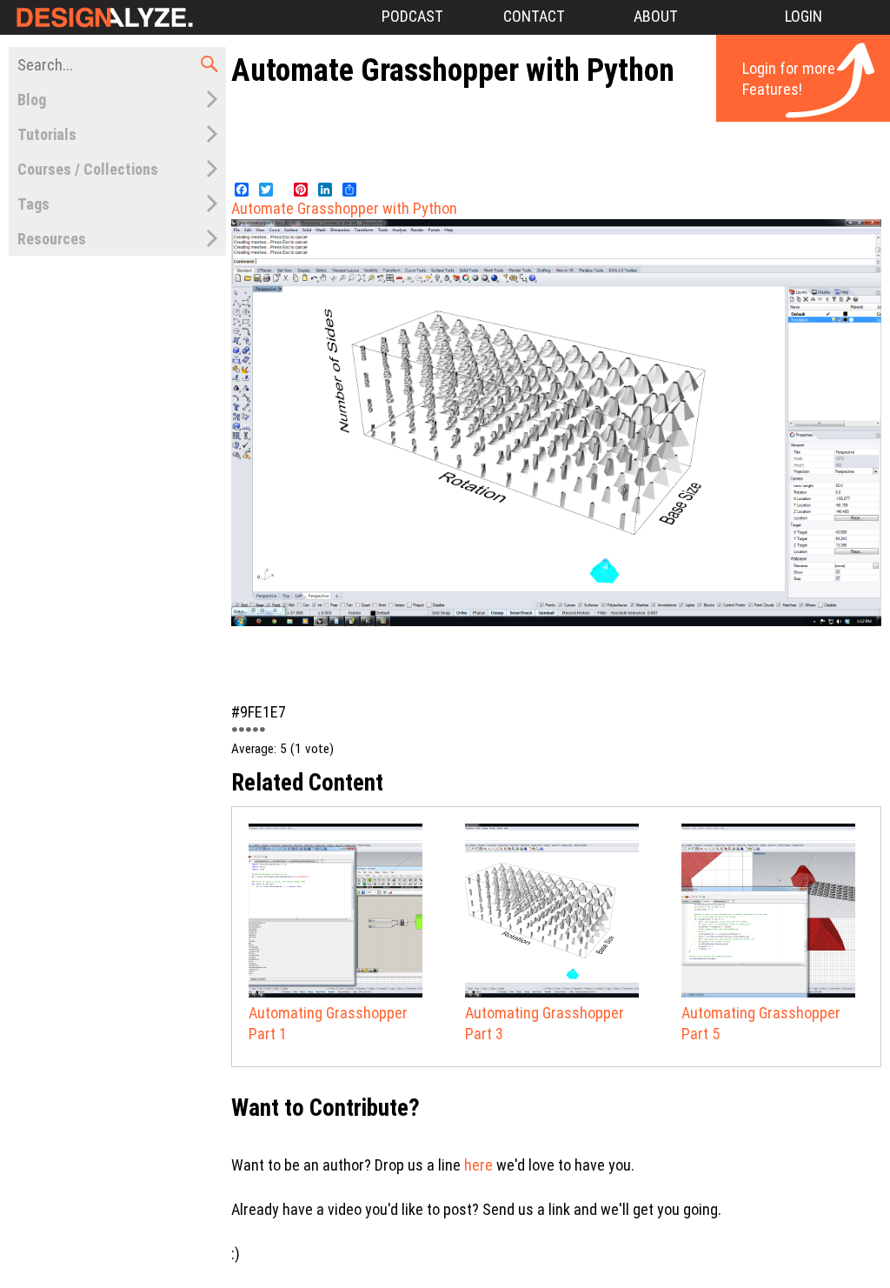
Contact (534, 16)
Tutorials (46, 134)
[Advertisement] (556, 133)
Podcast (412, 16)
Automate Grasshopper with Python (344, 208)
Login (803, 16)
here (478, 1165)
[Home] (102, 17)
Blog (31, 99)
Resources (51, 239)
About (656, 16)
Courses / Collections (87, 169)
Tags (33, 204)
